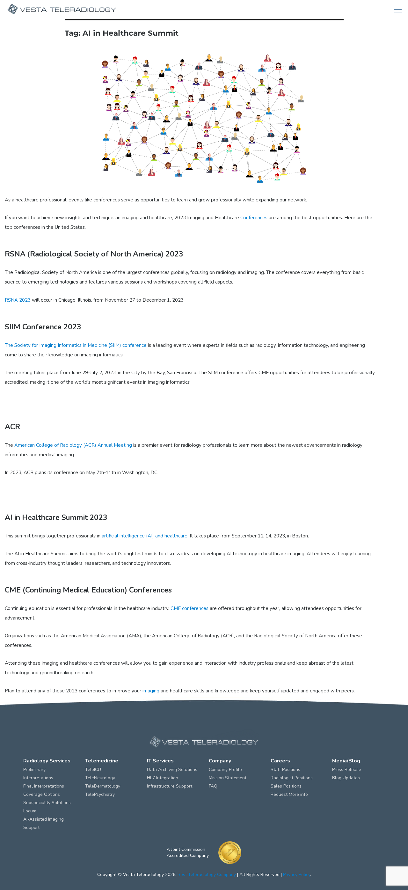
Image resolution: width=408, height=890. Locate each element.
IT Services (160, 760)
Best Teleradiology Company (207, 875)
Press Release (346, 770)
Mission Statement (227, 778)
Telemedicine (101, 760)
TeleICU (93, 770)
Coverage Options (41, 794)
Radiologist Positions (292, 778)
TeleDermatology (102, 786)
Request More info (289, 794)
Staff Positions (285, 770)
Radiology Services (46, 760)
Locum (29, 811)
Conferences (253, 217)
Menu (398, 9)
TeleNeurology (100, 778)
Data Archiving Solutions (172, 770)
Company (220, 760)
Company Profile (225, 770)
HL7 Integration (162, 778)
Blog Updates (346, 778)
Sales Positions (286, 786)
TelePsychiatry (100, 794)
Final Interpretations (43, 786)
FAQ (213, 786)
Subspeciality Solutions (47, 803)
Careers (280, 760)
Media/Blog (346, 760)
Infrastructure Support (169, 786)
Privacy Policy (296, 875)
